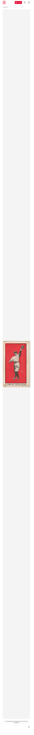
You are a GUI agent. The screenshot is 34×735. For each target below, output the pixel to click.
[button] (29, 727)
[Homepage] (4, 2)
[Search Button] (24, 2)
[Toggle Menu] (29, 2)
